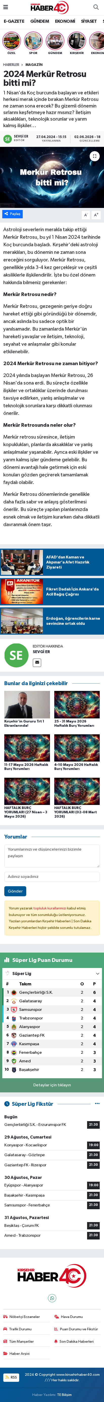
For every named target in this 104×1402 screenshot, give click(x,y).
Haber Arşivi (20, 1354)
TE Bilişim (64, 1395)
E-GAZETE (14, 21)
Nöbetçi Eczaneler (25, 1317)
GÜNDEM (39, 21)
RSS (13, 1377)
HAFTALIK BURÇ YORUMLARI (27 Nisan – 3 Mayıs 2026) (25, 812)
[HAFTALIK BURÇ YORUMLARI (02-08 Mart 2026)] (77, 791)
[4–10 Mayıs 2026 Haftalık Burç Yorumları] (77, 748)
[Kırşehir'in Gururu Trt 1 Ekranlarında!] (27, 705)
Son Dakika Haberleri (77, 1341)
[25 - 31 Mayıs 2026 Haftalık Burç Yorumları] (77, 705)
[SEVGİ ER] (16, 655)
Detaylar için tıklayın (52, 1085)
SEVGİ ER (41, 652)
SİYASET (89, 21)
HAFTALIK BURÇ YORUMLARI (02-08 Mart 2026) (75, 812)
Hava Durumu (72, 1317)
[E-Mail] (37, 663)
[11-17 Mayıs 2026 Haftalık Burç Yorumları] (27, 748)
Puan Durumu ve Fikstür (79, 1329)
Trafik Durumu (20, 1329)
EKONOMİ (65, 21)
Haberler (11, 65)
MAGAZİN (34, 65)
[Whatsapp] (52, 1298)
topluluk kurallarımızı (50, 908)
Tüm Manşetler (21, 1341)
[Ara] (96, 7)
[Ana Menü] (5, 7)
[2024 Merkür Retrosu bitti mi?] (52, 177)
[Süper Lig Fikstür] (97, 1104)
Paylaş (15, 214)
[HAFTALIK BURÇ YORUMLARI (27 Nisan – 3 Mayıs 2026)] (27, 791)
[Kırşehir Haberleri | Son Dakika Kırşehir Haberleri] (50, 7)
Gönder (15, 891)
